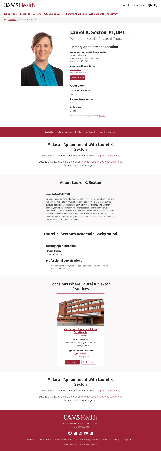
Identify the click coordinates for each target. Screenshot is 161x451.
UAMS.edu (125, 5)
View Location (78, 77)
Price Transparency (111, 439)
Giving (144, 5)
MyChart (135, 5)
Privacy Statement (63, 439)
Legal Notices (129, 439)
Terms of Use (45, 439)
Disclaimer (30, 439)
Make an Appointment (66, 132)
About (80, 132)
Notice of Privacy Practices (87, 439)
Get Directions (89, 362)
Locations (111, 132)
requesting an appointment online (103, 161)
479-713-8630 (75, 69)
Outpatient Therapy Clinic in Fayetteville (80, 331)
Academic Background (95, 132)
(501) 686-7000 (83, 427)
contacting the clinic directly (104, 155)
